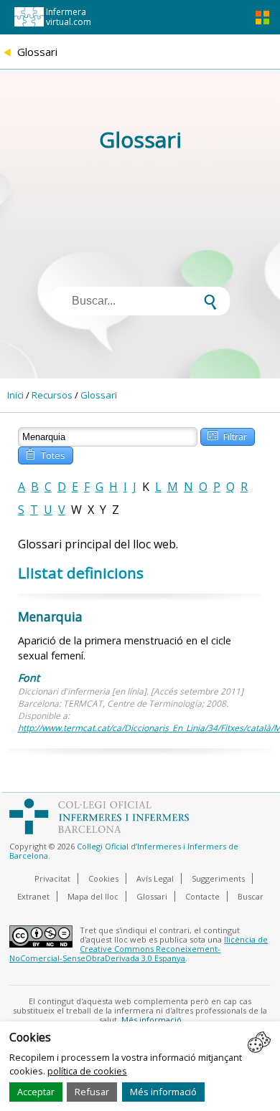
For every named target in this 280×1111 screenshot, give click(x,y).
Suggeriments (218, 878)
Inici (15, 394)
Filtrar (227, 435)
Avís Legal (155, 878)
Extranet (33, 896)
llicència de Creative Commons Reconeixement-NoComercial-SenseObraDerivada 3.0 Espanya (138, 948)
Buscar (250, 896)
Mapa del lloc (92, 896)
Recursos (52, 394)
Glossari (98, 394)
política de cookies (87, 1070)
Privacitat (52, 878)
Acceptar (36, 1091)
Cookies (103, 878)
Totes (45, 454)
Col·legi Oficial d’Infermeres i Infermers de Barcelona (123, 851)
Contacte (202, 896)
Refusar (92, 1091)
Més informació (163, 1091)
